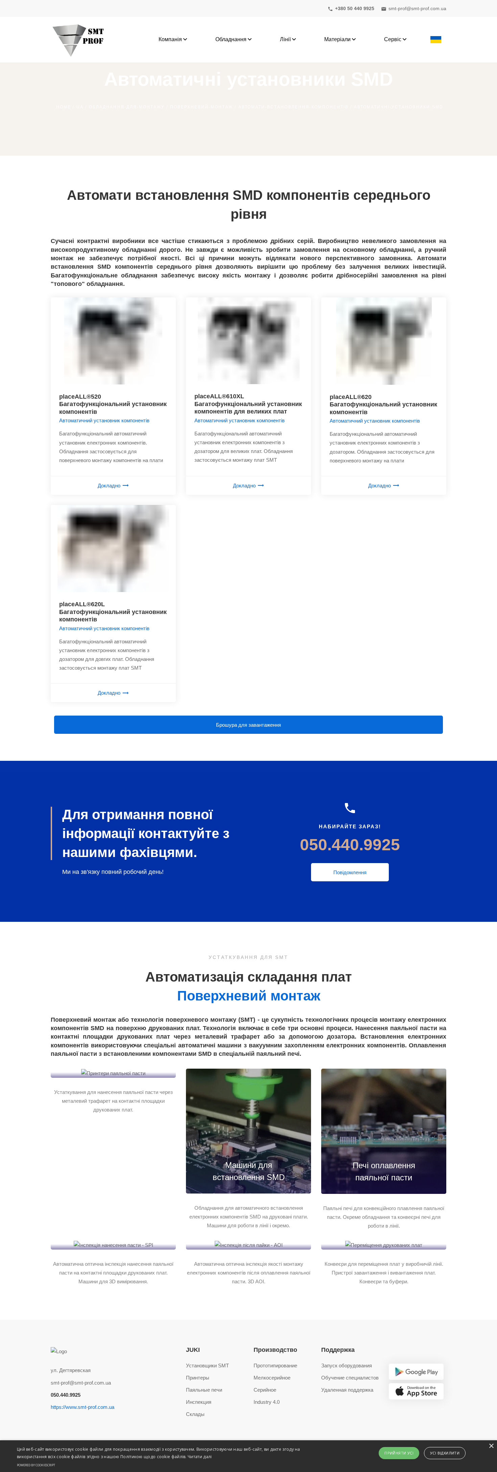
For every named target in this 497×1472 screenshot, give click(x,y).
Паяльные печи (204, 1390)
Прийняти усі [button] (398, 1452)
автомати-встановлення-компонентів (293, 107)
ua (80, 107)
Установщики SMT (207, 1365)
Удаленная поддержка (347, 1390)
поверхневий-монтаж (201, 107)
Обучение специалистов (350, 1378)
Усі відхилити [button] (444, 1452)
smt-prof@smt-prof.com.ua (81, 1383)
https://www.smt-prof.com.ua (82, 1407)
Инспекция (198, 1402)
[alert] (248, 1456)
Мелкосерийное (272, 1378)
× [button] (491, 1446)
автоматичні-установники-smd (398, 107)
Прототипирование (275, 1365)
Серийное (265, 1390)
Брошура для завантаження (248, 725)
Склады (195, 1414)
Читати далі (200, 1457)
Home (63, 107)
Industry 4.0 (267, 1402)
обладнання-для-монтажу (127, 107)
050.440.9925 (350, 845)
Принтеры (197, 1378)
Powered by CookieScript (36, 1465)
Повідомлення (349, 872)
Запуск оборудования (346, 1365)
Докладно (109, 485)
